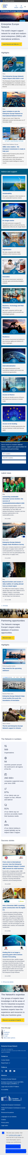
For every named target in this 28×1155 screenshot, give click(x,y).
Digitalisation (7, 249)
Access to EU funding (10, 424)
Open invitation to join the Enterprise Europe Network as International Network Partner (13, 114)
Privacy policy (5, 1122)
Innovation (6, 276)
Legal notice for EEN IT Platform (10, 1086)
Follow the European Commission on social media (13, 1108)
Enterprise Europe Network (9, 1046)
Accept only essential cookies (16, 1151)
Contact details (5, 1060)
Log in (21, 7)
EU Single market (8, 220)
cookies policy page (14, 1135)
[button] (3, 1030)
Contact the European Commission (11, 1105)
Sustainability (7, 193)
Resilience (6, 337)
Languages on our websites (8, 1116)
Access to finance (8, 395)
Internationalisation (9, 366)
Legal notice (4, 1125)
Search (16, 7)
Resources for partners (7, 1112)
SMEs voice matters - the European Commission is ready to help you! (14, 149)
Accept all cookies (13, 1146)
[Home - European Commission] (4, 6)
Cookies (3, 1119)
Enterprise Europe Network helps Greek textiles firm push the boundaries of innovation (14, 698)
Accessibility (4, 1089)
